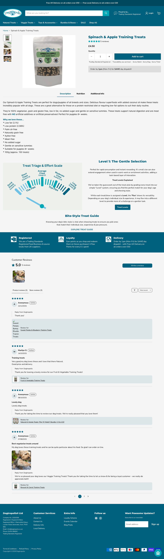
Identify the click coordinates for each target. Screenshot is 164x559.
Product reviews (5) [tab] (20, 290)
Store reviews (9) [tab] (35, 290)
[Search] (106, 13)
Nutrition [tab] (81, 93)
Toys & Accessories (47, 22)
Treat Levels (122, 207)
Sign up (155, 524)
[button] (149, 13)
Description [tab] (65, 93)
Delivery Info (38, 525)
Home (5, 31)
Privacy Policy (36, 549)
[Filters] (135, 290)
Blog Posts (68, 525)
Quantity (91, 51)
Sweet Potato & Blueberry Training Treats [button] (36, 330)
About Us (37, 518)
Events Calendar (70, 521)
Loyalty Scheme (70, 518)
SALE (83, 22)
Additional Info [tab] (97, 93)
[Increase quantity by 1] (109, 56)
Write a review (137, 265)
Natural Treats (9, 22)
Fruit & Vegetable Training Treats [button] (33, 380)
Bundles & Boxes (68, 22)
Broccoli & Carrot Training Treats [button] (33, 487)
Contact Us (37, 521)
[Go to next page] (89, 496)
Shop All (93, 22)
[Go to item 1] (19, 276)
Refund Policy (24, 549)
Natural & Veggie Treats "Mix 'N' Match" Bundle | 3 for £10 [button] (42, 422)
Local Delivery (39, 528)
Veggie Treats (27, 22)
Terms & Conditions (10, 549)
